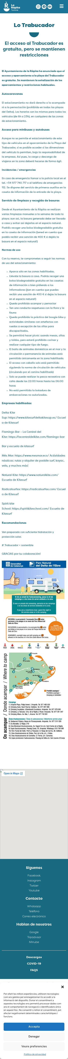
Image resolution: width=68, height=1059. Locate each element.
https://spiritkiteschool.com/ (30, 509)
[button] (62, 987)
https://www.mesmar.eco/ (32, 455)
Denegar (34, 1036)
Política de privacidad (35, 1054)
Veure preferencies (34, 1046)
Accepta (34, 1026)
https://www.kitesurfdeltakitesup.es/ (32, 418)
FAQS (34, 970)
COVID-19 (34, 963)
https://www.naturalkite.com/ (38, 475)
